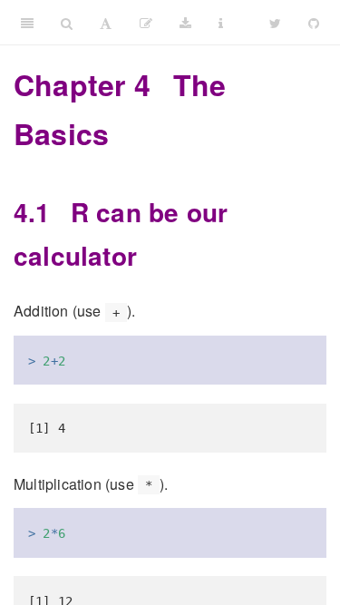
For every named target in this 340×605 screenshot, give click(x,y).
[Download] (185, 22)
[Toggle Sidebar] (27, 22)
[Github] (314, 22)
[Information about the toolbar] (221, 22)
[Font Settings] (105, 22)
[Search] (66, 22)
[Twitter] (275, 22)
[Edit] (146, 22)
